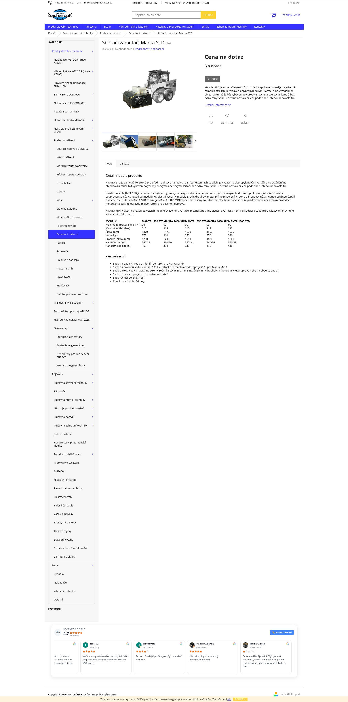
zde (229, 699)
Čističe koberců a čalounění (71, 548)
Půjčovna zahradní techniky (71, 425)
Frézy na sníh (65, 268)
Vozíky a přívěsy (63, 514)
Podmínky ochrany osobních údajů (186, 3)
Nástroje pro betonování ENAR (69, 130)
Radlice (61, 242)
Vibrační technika (64, 591)
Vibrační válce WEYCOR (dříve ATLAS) (72, 73)
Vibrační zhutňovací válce (72, 166)
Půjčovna (57, 374)
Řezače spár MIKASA (66, 111)
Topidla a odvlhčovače (67, 454)
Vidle (60, 200)
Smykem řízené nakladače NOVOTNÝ (70, 84)
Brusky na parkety (65, 522)
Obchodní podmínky (144, 3)
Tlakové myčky (62, 531)
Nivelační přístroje (65, 479)
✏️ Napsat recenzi (282, 632)
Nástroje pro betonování (69, 408)
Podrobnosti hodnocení (149, 49)
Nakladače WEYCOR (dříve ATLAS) (70, 61)
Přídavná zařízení (64, 140)
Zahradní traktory (64, 556)
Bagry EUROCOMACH (67, 94)
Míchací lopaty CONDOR (71, 174)
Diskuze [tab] (124, 163)
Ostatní (58, 599)
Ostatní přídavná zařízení (72, 294)
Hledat (208, 15)
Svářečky (59, 471)
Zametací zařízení (67, 234)
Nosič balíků (64, 183)
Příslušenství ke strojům (68, 302)
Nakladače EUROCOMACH (69, 103)
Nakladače (60, 582)
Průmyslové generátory (71, 365)
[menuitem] (63, 27)
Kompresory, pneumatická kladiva (70, 444)
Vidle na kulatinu (67, 208)
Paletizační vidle (66, 225)
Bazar (55, 565)
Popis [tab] (109, 163)
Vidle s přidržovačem (69, 217)
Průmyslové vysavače (66, 462)
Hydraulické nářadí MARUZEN (72, 319)
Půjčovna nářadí (64, 417)
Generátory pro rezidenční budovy (73, 355)
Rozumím (240, 699)
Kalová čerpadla (63, 505)
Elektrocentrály (63, 497)
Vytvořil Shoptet (290, 694)
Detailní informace (216, 105)
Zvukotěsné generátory (71, 345)
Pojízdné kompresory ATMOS (71, 311)
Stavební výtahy (63, 539)
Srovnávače (64, 277)
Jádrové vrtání (62, 434)
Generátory (61, 328)
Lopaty (61, 191)
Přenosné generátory (69, 336)
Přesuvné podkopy (68, 260)
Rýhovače (62, 251)
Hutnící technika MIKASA (69, 120)
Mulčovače (63, 285)
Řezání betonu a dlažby (68, 488)
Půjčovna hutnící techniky (69, 399)
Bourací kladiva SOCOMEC (73, 148)
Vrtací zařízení (65, 157)
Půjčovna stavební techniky (70, 383)
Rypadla (59, 574)
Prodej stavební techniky (67, 51)
